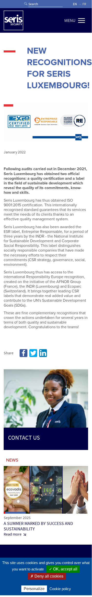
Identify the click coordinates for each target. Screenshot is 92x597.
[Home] (13, 20)
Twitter (33, 353)
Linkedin (43, 353)
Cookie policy (60, 589)
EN (75, 4)
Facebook (23, 353)
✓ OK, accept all (63, 569)
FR (84, 4)
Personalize (34, 589)
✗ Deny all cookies (46, 576)
